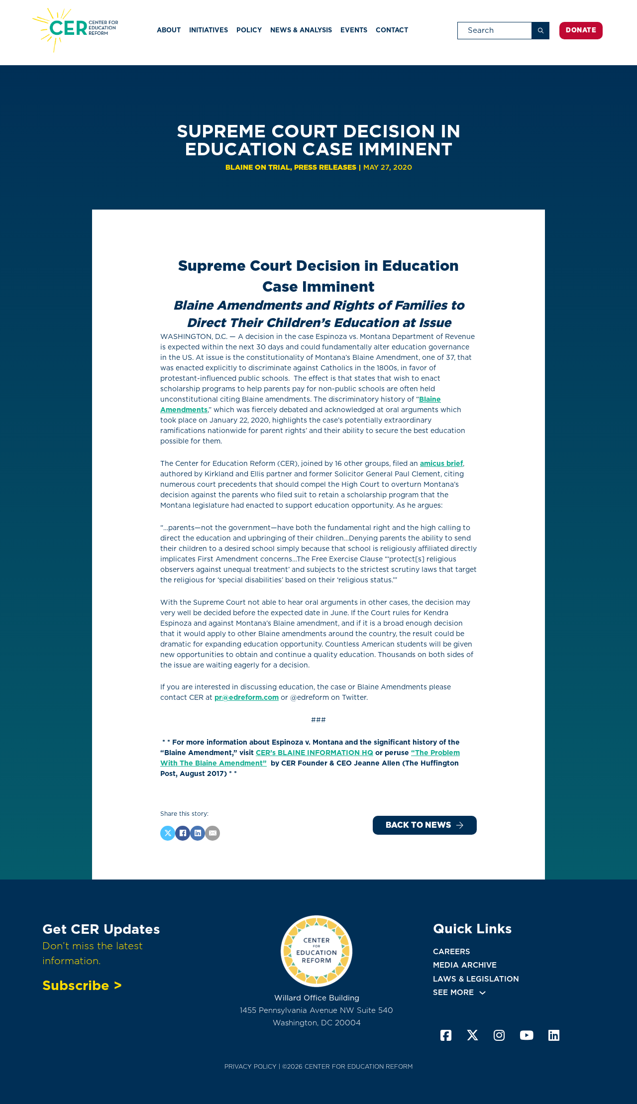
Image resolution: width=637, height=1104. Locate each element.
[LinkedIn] (197, 833)
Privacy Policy (250, 1066)
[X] (167, 833)
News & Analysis (301, 30)
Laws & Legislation (476, 979)
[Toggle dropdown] (482, 992)
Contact (392, 30)
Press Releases (325, 167)
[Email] (212, 833)
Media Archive (465, 965)
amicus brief (441, 463)
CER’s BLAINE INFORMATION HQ (314, 753)
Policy (249, 30)
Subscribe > (82, 985)
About (169, 30)
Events (353, 30)
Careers (451, 951)
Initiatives (208, 30)
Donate (581, 30)
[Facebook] (182, 833)
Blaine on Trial (257, 167)
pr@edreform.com (246, 697)
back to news (418, 825)
